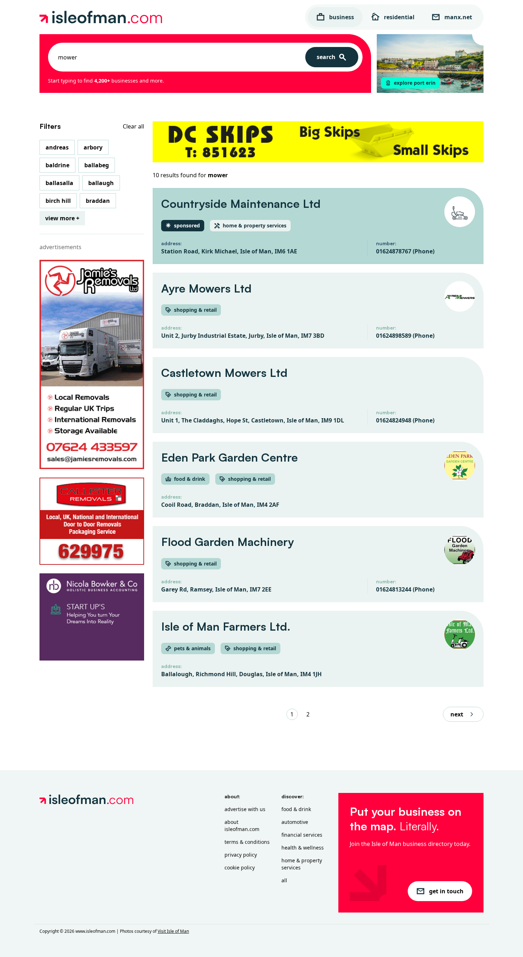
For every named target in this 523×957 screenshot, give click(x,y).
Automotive (294, 822)
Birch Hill (58, 201)
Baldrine (57, 165)
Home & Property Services (301, 864)
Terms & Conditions (247, 841)
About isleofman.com (241, 825)
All (284, 880)
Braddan (98, 201)
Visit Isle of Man (173, 931)
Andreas (57, 147)
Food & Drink (296, 809)
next (456, 714)
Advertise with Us (244, 809)
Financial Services (301, 834)
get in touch (446, 891)
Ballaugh (101, 183)
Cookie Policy (239, 867)
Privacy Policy (240, 854)
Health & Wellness (302, 847)
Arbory (93, 147)
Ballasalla (59, 183)
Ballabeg (96, 165)
